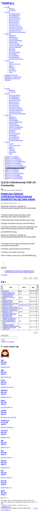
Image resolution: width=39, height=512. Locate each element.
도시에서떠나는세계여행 (15, 27)
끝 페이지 (12, 341)
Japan (17, 170)
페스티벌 (7, 7)
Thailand (17, 175)
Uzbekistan (23, 166)
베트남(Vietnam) (13, 42)
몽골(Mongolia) (13, 37)
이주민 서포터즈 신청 (14, 64)
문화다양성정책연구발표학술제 (17, 32)
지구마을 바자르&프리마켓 (16, 29)
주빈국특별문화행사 (14, 17)
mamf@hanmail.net (24, 304)
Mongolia (17, 158)
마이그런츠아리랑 (13, 24)
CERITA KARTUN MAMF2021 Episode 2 (9, 296)
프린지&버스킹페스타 (14, 25)
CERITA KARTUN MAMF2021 (7, 301)
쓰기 (35, 332)
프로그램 (7, 12)
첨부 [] (4, 267)
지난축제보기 (12, 10)
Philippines (20, 178)
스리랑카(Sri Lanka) (14, 44)
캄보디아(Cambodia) (14, 52)
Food (20, 291)
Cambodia (21, 173)
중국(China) (12, 50)
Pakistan (20, 176)
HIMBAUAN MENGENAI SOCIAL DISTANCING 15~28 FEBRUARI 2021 (9, 320)
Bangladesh (22, 161)
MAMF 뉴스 (12, 67)
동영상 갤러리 (12, 70)
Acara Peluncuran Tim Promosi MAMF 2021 (9, 293)
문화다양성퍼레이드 (14, 22)
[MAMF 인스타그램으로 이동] (13, 77)
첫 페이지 (3, 341)
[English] (7, 80)
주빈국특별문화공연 (14, 15)
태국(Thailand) (13, 54)
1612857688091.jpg (19, 272)
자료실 (10, 72)
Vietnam (19, 163)
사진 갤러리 (12, 69)
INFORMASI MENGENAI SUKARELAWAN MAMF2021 (9, 315)
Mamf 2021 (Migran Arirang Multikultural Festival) (10, 308)
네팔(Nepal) (12, 35)
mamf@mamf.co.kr (6, 506)
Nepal (17, 156)
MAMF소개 (12, 8)
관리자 (20, 297)
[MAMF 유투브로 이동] (11, 75)
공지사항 (11, 62)
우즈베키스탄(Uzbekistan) (16, 45)
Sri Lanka (20, 165)
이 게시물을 (4, 275)
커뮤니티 (7, 60)
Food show (6, 291)
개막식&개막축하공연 (14, 13)
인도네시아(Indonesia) (15, 47)
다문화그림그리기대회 (15, 30)
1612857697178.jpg (19, 270)
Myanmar (19, 160)
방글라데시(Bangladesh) (15, 40)
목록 (35, 278)
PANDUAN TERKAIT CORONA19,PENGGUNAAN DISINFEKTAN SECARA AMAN (18, 197)
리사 (20, 293)
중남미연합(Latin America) (16, 59)
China (17, 171)
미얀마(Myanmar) (13, 39)
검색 (3, 339)
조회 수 (37, 287)
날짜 (33, 287)
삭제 (30, 278)
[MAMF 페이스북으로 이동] (12, 78)
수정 (25, 278)
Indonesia (21, 168)
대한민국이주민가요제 (15, 18)
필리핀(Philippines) (14, 57)
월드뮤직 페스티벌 (14, 20)
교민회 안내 (8, 34)
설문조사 (11, 65)
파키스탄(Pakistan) (14, 55)
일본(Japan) (12, 49)
